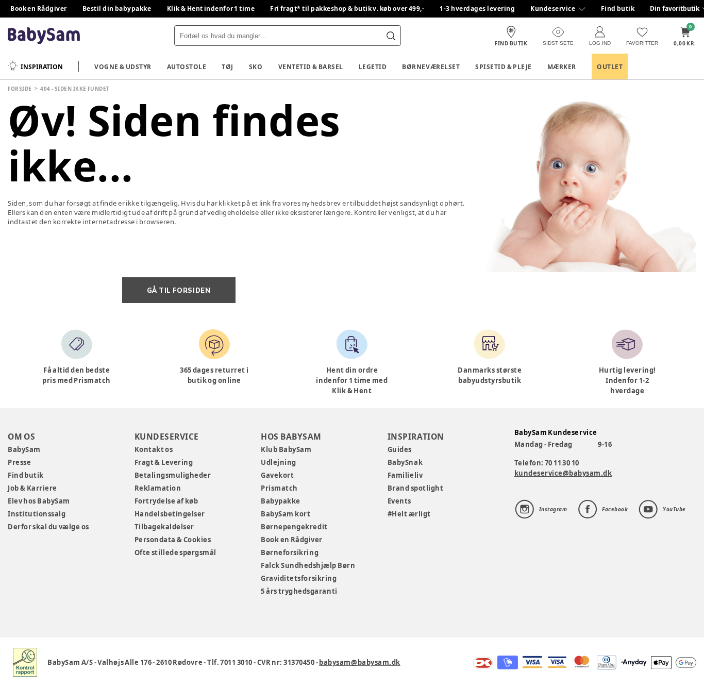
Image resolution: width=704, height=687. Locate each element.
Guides (400, 449)
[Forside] (44, 35)
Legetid (373, 66)
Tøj (227, 66)
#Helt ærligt (409, 513)
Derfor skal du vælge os (48, 526)
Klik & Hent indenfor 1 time (211, 8)
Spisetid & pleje (503, 66)
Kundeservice (552, 8)
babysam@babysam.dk (359, 662)
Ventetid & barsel (310, 66)
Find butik (618, 8)
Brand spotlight (416, 488)
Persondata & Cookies (173, 539)
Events (399, 501)
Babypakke (280, 501)
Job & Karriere (32, 488)
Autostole (187, 66)
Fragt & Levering (164, 462)
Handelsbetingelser (170, 513)
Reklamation (158, 488)
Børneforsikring (290, 552)
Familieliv (405, 475)
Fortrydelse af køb (166, 501)
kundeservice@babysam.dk (563, 473)
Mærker (561, 66)
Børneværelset (431, 66)
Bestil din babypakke (117, 8)
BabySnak (405, 462)
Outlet (610, 66)
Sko (256, 66)
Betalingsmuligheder (173, 475)
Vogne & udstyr (123, 66)
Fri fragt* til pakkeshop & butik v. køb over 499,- (347, 8)
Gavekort (277, 475)
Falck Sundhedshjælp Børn (308, 565)
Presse (19, 462)
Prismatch (279, 488)
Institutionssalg (36, 513)
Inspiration (42, 66)
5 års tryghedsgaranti (299, 591)
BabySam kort (285, 513)
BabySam (24, 449)
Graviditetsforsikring (299, 578)
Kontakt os (154, 449)
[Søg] (390, 35)
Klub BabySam (286, 449)
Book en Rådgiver (38, 8)
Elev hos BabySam (39, 501)
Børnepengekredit (294, 526)
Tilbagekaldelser (164, 526)
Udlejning (278, 462)
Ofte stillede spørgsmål (175, 552)
